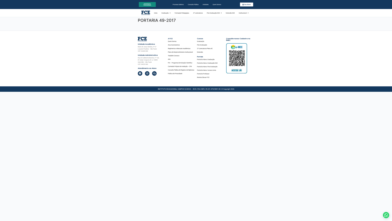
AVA (169, 59)
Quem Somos (217, 4)
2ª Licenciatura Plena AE (205, 48)
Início (155, 13)
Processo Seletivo (178, 4)
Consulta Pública (193, 4)
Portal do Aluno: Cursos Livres (206, 70)
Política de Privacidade (175, 73)
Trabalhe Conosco (173, 55)
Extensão (200, 52)
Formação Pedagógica (182, 13)
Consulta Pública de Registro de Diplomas (181, 70)
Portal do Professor (203, 74)
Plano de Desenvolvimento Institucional (180, 52)
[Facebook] (140, 73)
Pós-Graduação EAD (213, 13)
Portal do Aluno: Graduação (206, 59)
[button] (386, 215)
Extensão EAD (230, 13)
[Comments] (154, 73)
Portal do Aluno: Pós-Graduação (207, 66)
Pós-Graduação (202, 45)
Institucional (243, 13)
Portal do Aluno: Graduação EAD (207, 63)
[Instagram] (147, 73)
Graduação (165, 13)
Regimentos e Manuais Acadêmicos (179, 48)
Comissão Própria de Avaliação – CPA (180, 66)
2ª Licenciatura (198, 13)
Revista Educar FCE (203, 77)
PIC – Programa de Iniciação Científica (180, 63)
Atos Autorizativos (174, 45)
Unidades (206, 4)
